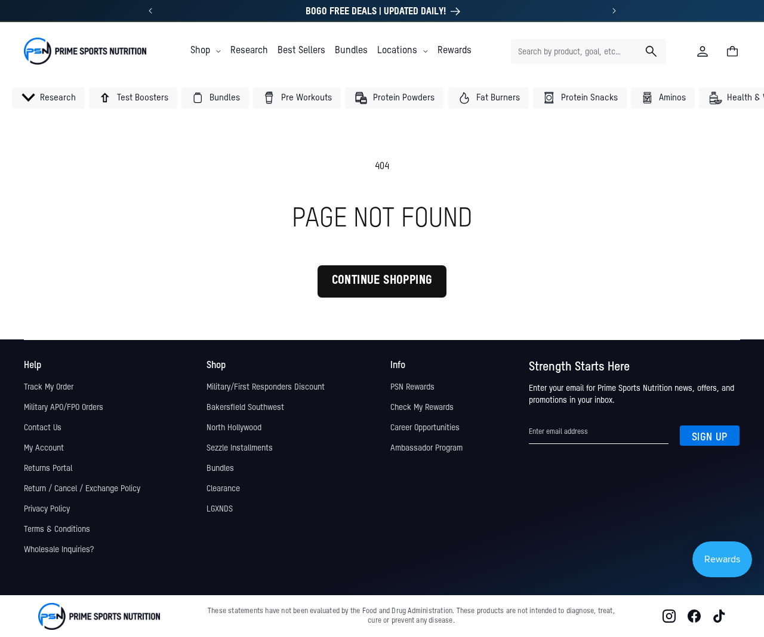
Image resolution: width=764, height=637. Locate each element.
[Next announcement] (614, 10)
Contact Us (42, 428)
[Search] (651, 51)
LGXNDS (220, 509)
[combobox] (588, 51)
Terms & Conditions (57, 529)
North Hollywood (234, 428)
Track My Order (48, 387)
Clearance (223, 489)
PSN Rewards (412, 387)
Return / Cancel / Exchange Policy (82, 489)
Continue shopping (382, 281)
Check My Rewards (422, 407)
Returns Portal (48, 468)
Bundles (220, 468)
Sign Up (710, 437)
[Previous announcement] (150, 10)
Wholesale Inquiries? (59, 550)
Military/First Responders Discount (266, 387)
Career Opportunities (425, 428)
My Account (44, 448)
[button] (205, 50)
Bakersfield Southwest (245, 407)
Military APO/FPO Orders (63, 407)
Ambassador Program (426, 448)
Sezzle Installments (240, 448)
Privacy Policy (47, 509)
